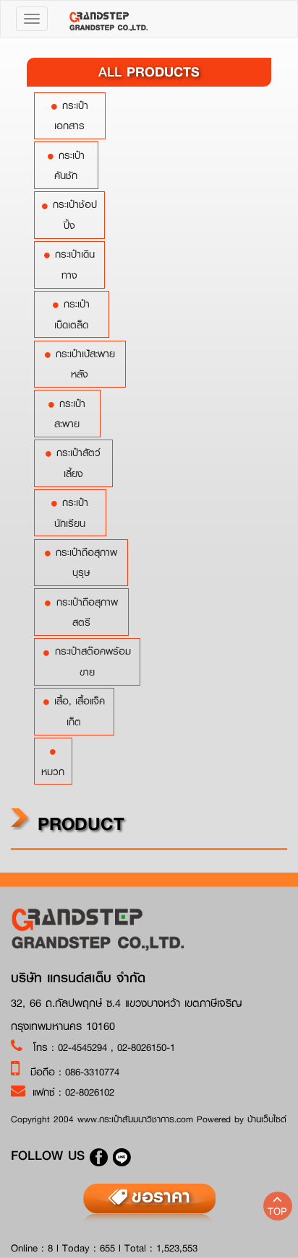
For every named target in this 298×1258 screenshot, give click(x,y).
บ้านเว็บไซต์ (266, 1119)
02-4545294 (84, 1047)
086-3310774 (92, 1071)
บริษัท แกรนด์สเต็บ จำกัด (78, 978)
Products (149, 71)
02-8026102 (89, 1092)
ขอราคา (161, 1196)
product (77, 823)
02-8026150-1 (146, 1047)
